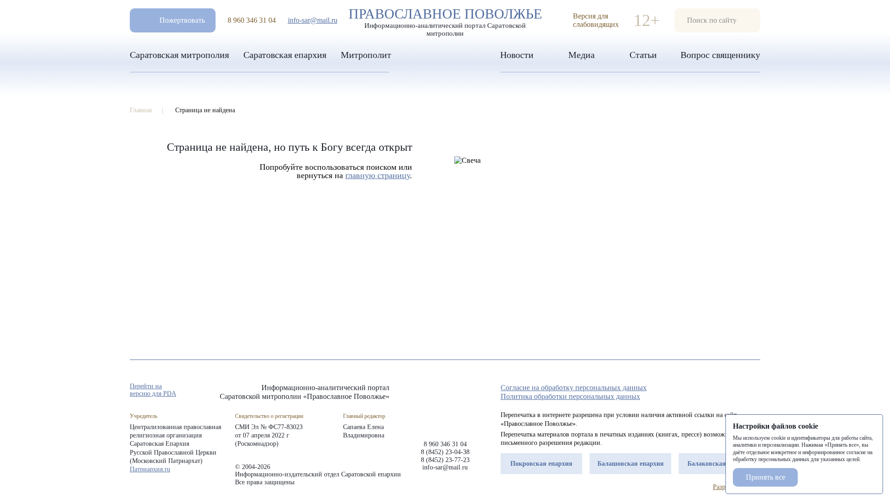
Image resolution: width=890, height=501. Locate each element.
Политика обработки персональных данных (570, 396)
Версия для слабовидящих (596, 20)
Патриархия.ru (150, 469)
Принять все (765, 477)
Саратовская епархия (284, 55)
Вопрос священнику (720, 55)
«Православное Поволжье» (445, 404)
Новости (517, 55)
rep (705, 390)
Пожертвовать (182, 20)
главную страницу (377, 175)
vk (739, 390)
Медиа (581, 55)
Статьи (643, 55)
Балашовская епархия (631, 463)
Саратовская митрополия (179, 55)
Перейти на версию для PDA (153, 390)
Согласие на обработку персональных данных (574, 388)
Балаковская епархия (719, 463)
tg (722, 390)
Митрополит (366, 55)
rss (755, 390)
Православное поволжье (445, 20)
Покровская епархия (541, 463)
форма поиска (717, 20)
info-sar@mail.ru (312, 20)
